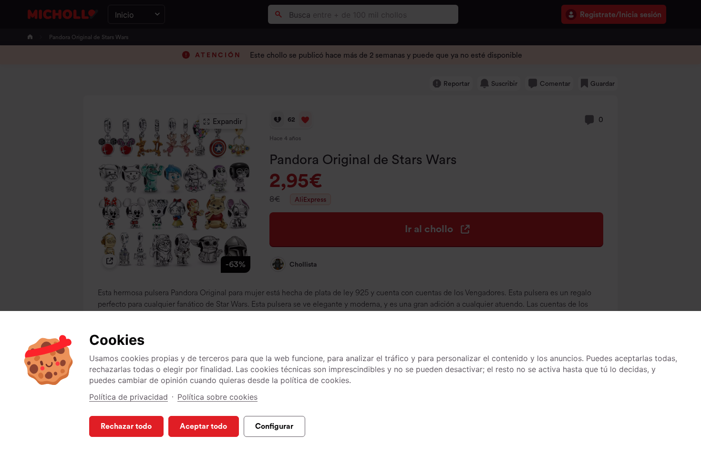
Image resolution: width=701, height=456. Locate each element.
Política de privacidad (128, 397)
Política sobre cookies (217, 397)
